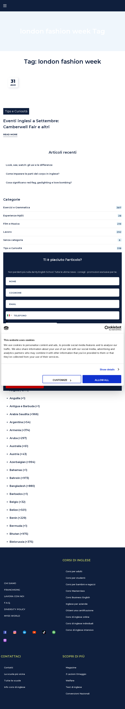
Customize (60, 380)
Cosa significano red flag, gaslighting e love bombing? (39, 182)
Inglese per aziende (77, 604)
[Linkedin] (24, 632)
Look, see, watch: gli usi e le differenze (29, 165)
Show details (107, 369)
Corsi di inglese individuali (79, 623)
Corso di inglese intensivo (80, 630)
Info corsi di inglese (14, 687)
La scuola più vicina (14, 674)
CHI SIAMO (10, 583)
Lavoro (62, 232)
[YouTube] (34, 632)
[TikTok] (44, 632)
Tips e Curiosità (16, 111)
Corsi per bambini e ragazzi (80, 584)
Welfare (70, 680)
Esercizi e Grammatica (62, 207)
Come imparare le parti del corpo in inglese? (32, 173)
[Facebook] (5, 632)
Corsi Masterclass (75, 591)
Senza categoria (61, 240)
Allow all (102, 380)
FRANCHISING (12, 589)
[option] (64, 389)
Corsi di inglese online (77, 617)
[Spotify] (54, 632)
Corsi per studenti (75, 578)
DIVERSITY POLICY (14, 609)
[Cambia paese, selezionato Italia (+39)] (9, 315)
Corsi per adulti (74, 571)
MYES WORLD (12, 615)
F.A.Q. (7, 602)
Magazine (71, 667)
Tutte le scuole (12, 680)
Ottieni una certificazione (79, 610)
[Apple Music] (5, 640)
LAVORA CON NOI (14, 596)
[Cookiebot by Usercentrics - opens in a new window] (107, 328)
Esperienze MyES (62, 215)
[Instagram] (15, 632)
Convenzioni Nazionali (78, 693)
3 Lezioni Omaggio (76, 674)
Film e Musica (62, 223)
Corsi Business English (78, 597)
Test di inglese (74, 687)
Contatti (8, 667)
